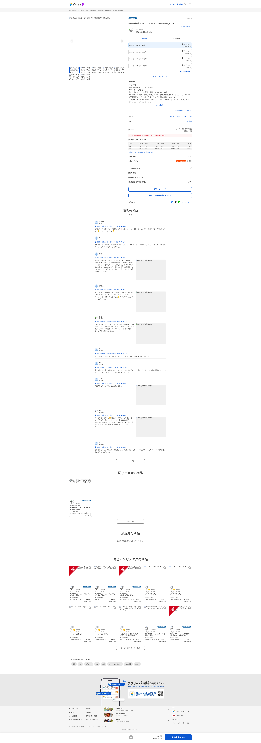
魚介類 (82, 10)
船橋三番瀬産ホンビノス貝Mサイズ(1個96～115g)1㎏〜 (111, 10)
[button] (160, 31)
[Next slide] (121, 41)
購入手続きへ (179, 737)
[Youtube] (188, 723)
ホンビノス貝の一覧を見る (130, 648)
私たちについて (160, 189)
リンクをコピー (187, 202)
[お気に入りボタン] (89, 481)
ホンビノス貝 (93, 10)
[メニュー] (190, 4)
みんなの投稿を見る (186, 26)
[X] (174, 723)
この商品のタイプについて (183, 110)
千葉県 (189, 121)
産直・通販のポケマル (74, 10)
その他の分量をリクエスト (160, 76)
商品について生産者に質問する (160, 195)
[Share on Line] (179, 202)
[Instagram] (179, 723)
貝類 (87, 10)
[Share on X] (176, 202)
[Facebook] (183, 723)
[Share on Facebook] (172, 202)
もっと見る (130, 461)
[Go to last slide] (72, 41)
